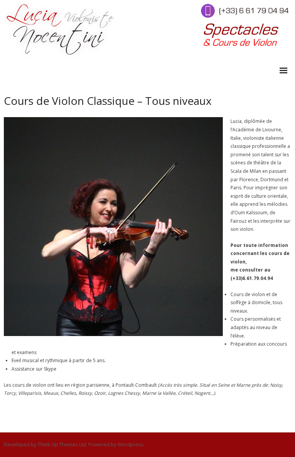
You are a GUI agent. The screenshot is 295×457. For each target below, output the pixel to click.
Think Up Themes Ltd (62, 444)
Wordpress (131, 444)
